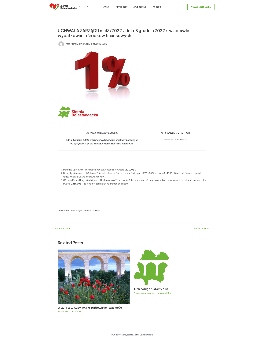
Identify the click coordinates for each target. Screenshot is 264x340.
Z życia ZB (149, 293)
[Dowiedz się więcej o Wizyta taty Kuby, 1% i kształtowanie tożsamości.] (94, 276)
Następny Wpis (202, 228)
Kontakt (157, 7)
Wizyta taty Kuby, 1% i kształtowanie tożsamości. (90, 307)
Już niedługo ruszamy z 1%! (151, 289)
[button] (110, 7)
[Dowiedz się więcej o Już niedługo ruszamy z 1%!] (151, 267)
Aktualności (122, 7)
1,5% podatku (139, 7)
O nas (106, 7)
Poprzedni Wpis (62, 228)
